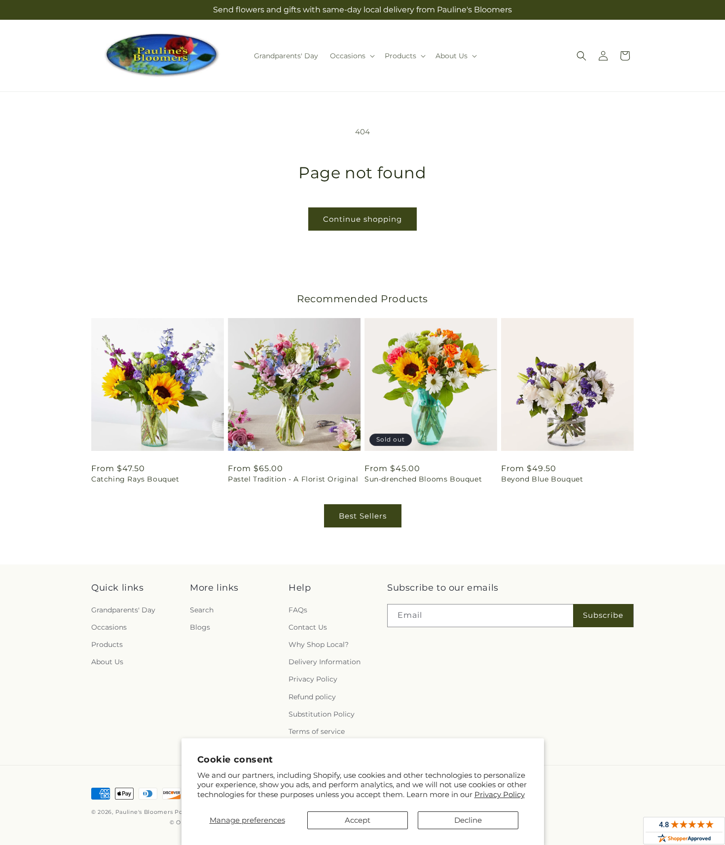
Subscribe (603, 615)
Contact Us (308, 627)
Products (107, 644)
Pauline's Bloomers (144, 811)
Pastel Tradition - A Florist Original (293, 479)
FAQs (298, 609)
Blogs (200, 627)
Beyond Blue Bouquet (542, 479)
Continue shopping (362, 219)
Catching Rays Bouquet (135, 479)
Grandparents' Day (123, 609)
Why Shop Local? (319, 644)
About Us (107, 661)
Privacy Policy (499, 794)
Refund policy (312, 696)
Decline (468, 820)
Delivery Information (325, 661)
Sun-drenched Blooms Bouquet (423, 479)
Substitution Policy (322, 714)
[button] (351, 55)
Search (202, 609)
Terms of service (317, 731)
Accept (357, 820)
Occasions (109, 627)
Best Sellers (363, 516)
